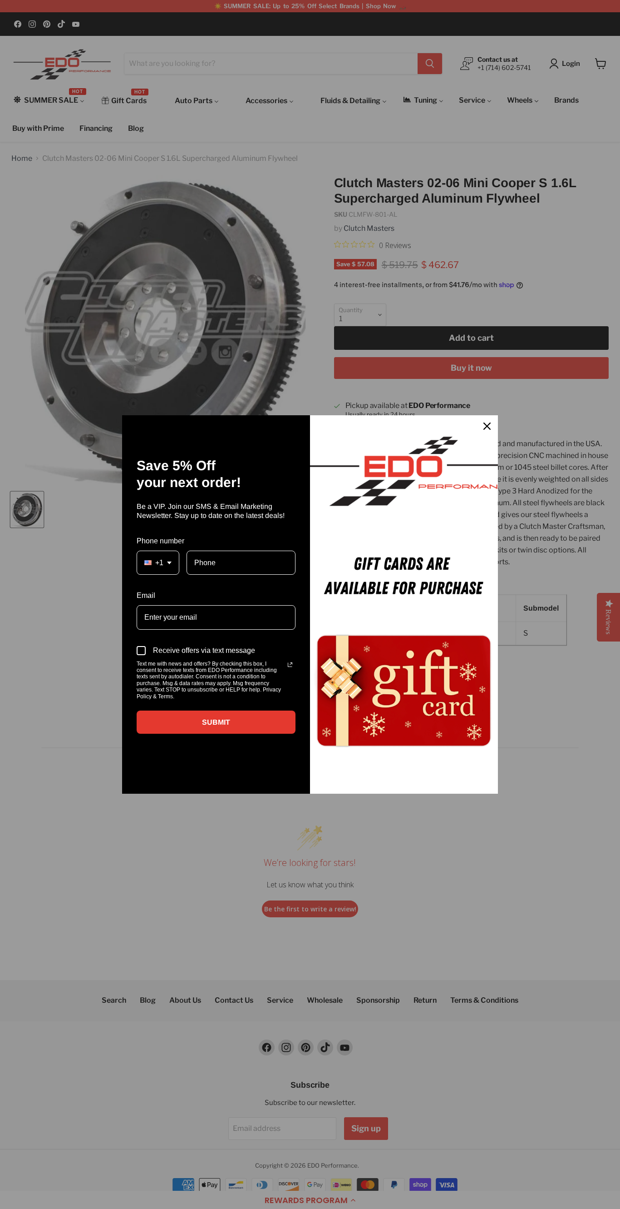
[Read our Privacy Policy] (290, 664)
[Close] (487, 426)
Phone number (160, 541)
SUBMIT (216, 722)
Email (146, 595)
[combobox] (158, 563)
